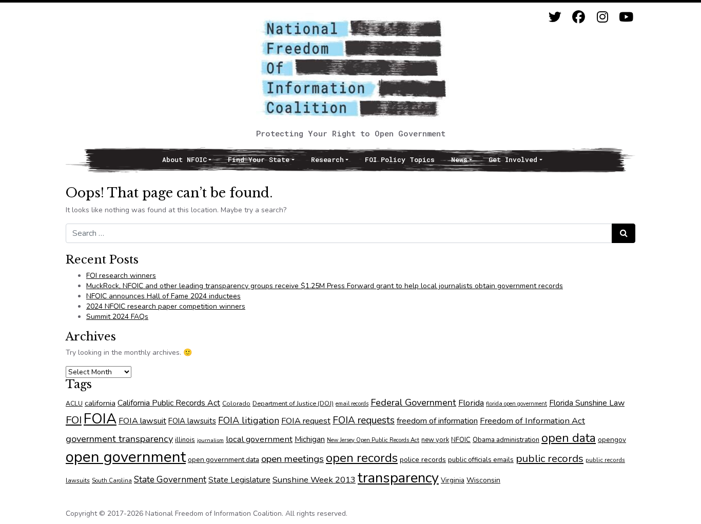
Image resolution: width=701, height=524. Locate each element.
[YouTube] (625, 17)
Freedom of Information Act (532, 421)
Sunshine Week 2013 (314, 480)
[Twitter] (555, 17)
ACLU (74, 403)
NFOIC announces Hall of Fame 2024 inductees (163, 296)
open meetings (292, 459)
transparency (398, 478)
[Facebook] (578, 17)
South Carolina (112, 481)
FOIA (100, 419)
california (100, 403)
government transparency (119, 438)
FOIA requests (364, 420)
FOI (74, 420)
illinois (185, 440)
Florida (471, 403)
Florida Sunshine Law (587, 403)
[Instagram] (602, 17)
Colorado (236, 403)
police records (423, 460)
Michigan (310, 439)
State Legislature (239, 480)
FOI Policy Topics (400, 159)
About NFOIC (184, 159)
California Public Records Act (169, 403)
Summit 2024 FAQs (117, 316)
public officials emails (481, 460)
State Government (170, 479)
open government (126, 457)
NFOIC (461, 440)
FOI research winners (121, 275)
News (459, 159)
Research (327, 159)
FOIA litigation (248, 420)
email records (352, 404)
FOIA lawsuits (192, 421)
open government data (223, 460)
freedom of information (437, 421)
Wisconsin (483, 480)
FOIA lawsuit (142, 421)
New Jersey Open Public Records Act (373, 440)
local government (259, 439)
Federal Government (413, 402)
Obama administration (506, 440)
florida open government (516, 404)
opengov (612, 440)
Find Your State (258, 159)
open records (362, 458)
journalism (210, 440)
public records (549, 458)
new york (435, 440)
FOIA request (305, 421)
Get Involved (513, 159)
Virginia (452, 480)
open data (568, 438)
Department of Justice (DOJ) (293, 403)
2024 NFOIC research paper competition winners (165, 306)
